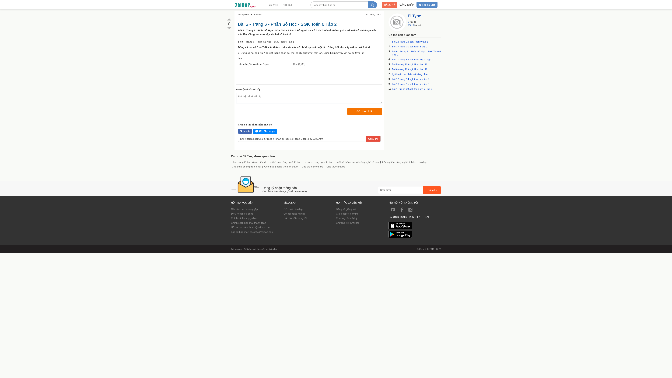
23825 (411, 25)
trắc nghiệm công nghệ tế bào (398, 162)
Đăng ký (389, 5)
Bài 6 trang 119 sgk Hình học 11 (409, 69)
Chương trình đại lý (346, 218)
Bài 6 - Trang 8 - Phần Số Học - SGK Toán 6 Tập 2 (416, 53)
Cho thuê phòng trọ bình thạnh (281, 166)
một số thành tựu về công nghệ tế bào (358, 162)
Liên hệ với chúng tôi (295, 218)
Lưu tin (246, 131)
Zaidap (422, 162)
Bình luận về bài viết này (248, 89)
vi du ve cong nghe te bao (318, 162)
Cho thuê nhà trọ (336, 166)
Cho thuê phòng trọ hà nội (246, 166)
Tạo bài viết (428, 4)
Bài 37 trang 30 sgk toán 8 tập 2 (410, 46)
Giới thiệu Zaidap (293, 209)
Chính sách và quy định (244, 218)
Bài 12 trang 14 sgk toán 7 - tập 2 (410, 79)
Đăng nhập (407, 4)
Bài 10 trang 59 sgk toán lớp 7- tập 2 (412, 59)
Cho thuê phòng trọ (312, 166)
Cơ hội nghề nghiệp (294, 213)
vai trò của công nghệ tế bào (285, 162)
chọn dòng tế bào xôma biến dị (249, 162)
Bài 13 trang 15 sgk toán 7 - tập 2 (410, 84)
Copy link (373, 138)
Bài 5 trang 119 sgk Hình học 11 (409, 64)
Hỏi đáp (287, 4)
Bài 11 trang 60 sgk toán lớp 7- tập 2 (412, 89)
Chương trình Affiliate (347, 222)
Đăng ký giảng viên (346, 209)
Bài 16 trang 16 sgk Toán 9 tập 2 (410, 41)
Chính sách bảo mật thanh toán (248, 222)
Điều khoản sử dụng (242, 213)
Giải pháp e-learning (347, 213)
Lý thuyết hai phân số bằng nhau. (410, 74)
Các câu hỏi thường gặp (244, 209)
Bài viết (273, 4)
